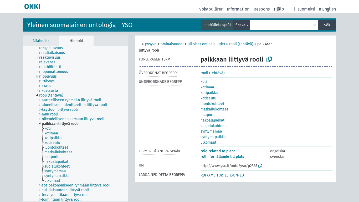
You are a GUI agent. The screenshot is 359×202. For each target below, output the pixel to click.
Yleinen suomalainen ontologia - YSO (80, 25)
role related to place (218, 151)
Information (238, 9)
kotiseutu (208, 98)
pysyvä (151, 44)
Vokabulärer (211, 9)
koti (204, 81)
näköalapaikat (212, 120)
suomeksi (306, 9)
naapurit (208, 115)
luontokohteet (212, 104)
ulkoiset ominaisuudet (206, 44)
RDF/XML (208, 175)
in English (326, 9)
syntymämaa (211, 131)
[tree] (75, 123)
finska (240, 25)
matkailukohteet (214, 109)
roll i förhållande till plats (222, 156)
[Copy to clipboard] (269, 59)
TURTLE (222, 175)
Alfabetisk (41, 41)
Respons (262, 9)
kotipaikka (209, 92)
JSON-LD (237, 175)
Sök (327, 25)
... (140, 44)
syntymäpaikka (213, 137)
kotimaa (207, 87)
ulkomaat (208, 142)
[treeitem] (53, 48)
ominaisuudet (172, 44)
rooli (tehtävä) (241, 44)
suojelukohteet (213, 126)
